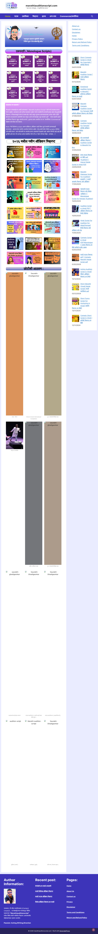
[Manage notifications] (93, 929)
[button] (92, 16)
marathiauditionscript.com (41, 5)
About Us (70, 891)
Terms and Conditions (75, 912)
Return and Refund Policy (81, 42)
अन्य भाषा (53, 16)
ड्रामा (44, 16)
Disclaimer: (76, 32)
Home (7, 16)
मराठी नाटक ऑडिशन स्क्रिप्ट (43, 896)
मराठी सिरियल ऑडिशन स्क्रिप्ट (44, 891)
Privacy (70, 902)
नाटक (16, 16)
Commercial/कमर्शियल (69, 16)
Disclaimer (71, 907)
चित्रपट (35, 16)
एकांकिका (25, 16)
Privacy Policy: (77, 39)
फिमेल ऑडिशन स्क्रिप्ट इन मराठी (44, 902)
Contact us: (76, 29)
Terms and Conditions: (80, 45)
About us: (75, 26)
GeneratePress (65, 931)
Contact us (71, 896)
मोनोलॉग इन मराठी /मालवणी (43, 886)
